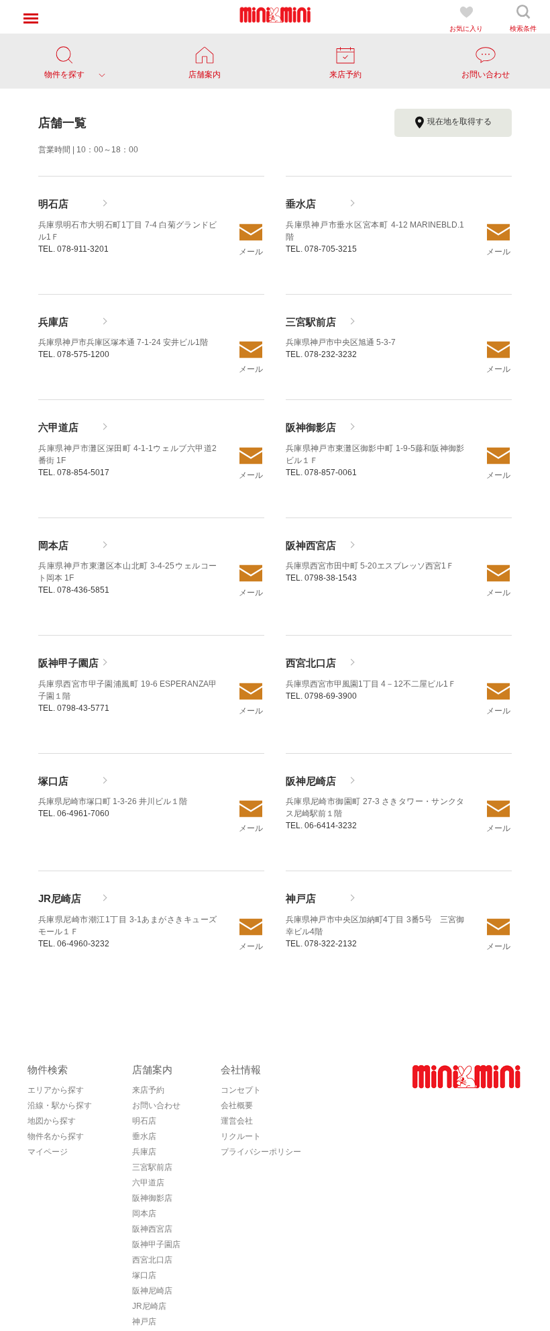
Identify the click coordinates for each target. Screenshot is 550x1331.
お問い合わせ (156, 1105)
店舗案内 (152, 1069)
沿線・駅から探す (60, 1105)
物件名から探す (56, 1136)
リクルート (241, 1136)
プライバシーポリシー (261, 1151)
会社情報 (241, 1069)
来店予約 (148, 1090)
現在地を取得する (459, 121)
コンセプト (241, 1090)
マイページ (48, 1151)
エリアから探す (56, 1090)
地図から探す (52, 1121)
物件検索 (48, 1069)
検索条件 (523, 28)
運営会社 (237, 1121)
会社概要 (237, 1105)
